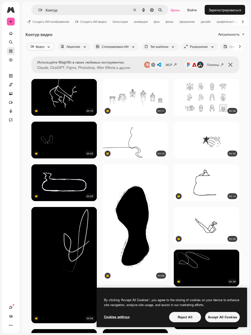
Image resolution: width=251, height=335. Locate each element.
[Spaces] (11, 85)
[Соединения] (11, 307)
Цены (175, 9)
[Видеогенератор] (11, 102)
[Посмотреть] (11, 60)
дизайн (206, 21)
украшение (187, 21)
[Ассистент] (11, 120)
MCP (169, 65)
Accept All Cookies (222, 317)
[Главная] (11, 33)
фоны (169, 21)
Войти (192, 9)
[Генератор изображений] (11, 93)
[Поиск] (11, 42)
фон (157, 21)
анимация (141, 21)
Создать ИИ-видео (93, 21)
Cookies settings (117, 316)
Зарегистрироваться (225, 9)
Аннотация (120, 21)
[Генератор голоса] (11, 111)
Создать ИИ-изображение (51, 21)
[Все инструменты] (11, 76)
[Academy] (11, 316)
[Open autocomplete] (38, 10)
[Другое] (11, 325)
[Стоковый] (11, 51)
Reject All (185, 317)
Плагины (213, 65)
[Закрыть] (230, 65)
